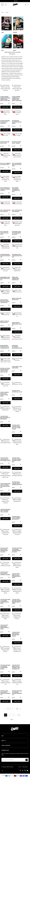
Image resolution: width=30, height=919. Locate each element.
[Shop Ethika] (2, 86)
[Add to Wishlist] (9, 103)
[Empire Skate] (15, 5)
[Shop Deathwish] (13, 222)
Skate (18, 42)
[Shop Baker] (2, 268)
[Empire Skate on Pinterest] (25, 770)
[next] (9, 87)
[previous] (1, 87)
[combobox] (16, 1)
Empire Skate (10, 766)
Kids (6, 42)
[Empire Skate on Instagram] (22, 770)
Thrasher (11, 73)
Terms (19, 766)
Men (6, 25)
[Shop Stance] (13, 359)
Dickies (15, 73)
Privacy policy (25, 766)
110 (17, 708)
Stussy (2, 75)
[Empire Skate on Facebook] (20, 770)
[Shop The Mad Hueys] (13, 383)
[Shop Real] (2, 154)
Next (12, 719)
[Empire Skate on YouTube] (27, 770)
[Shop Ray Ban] (2, 112)
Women (18, 25)
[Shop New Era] (2, 359)
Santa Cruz (19, 73)
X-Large (7, 75)
